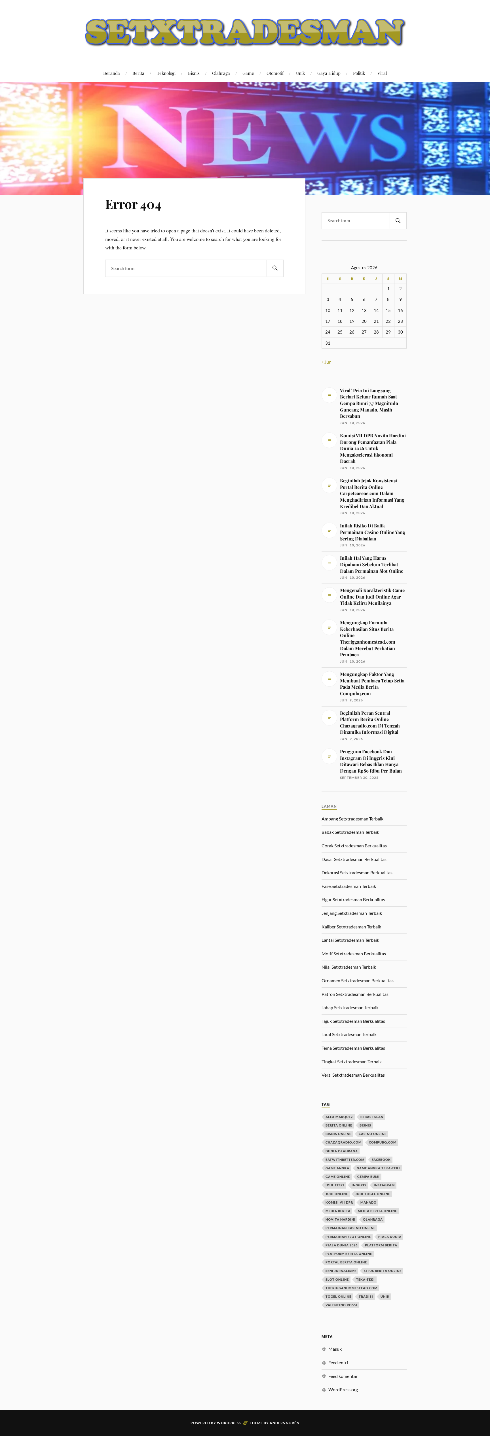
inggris (359, 1185)
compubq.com (382, 1142)
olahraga (373, 1219)
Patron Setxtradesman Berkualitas (355, 994)
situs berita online (383, 1270)
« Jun (326, 361)
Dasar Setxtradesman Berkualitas (354, 859)
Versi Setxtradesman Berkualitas (353, 1074)
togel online (338, 1296)
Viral (382, 73)
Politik (359, 73)
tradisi (366, 1296)
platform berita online (349, 1253)
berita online (339, 1125)
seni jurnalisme (341, 1270)
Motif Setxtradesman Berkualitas (354, 953)
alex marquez (339, 1117)
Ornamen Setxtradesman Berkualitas (358, 980)
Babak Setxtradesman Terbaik (350, 832)
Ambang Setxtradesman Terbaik (352, 818)
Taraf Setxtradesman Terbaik (349, 1034)
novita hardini (341, 1219)
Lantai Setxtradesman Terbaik (350, 940)
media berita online (377, 1211)
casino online (372, 1134)
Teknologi (166, 73)
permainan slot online (348, 1236)
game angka (337, 1168)
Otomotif (275, 73)
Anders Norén (284, 1423)
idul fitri (335, 1185)
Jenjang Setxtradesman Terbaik (352, 913)
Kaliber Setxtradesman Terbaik (351, 926)
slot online (337, 1279)
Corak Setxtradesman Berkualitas (354, 845)
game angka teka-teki (378, 1168)
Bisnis (194, 73)
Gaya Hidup (329, 73)
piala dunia (390, 1236)
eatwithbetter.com (345, 1159)
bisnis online (338, 1134)
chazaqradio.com (344, 1142)
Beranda (111, 73)
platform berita (381, 1245)
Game (248, 73)
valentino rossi (341, 1305)
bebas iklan (371, 1117)
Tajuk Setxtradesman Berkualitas (353, 1021)
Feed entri (338, 1362)
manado (368, 1202)
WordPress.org (343, 1389)
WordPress (229, 1423)
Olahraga (221, 73)
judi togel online (372, 1194)
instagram (384, 1185)
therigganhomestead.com (351, 1288)
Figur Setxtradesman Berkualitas (353, 899)
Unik (300, 73)
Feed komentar (343, 1376)
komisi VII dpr (339, 1202)
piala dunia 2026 (342, 1245)
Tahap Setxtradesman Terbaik (350, 1007)
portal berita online (346, 1262)
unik (385, 1296)
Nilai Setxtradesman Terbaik (349, 967)
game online (338, 1176)
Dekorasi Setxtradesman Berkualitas (357, 872)
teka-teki (365, 1279)
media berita (338, 1211)
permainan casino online (350, 1228)
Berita (138, 73)
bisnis (365, 1125)
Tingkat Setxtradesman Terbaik (352, 1061)
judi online (337, 1194)
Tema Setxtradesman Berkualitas (353, 1048)
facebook (381, 1159)
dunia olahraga (342, 1151)
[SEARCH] (275, 268)
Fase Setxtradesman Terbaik (349, 886)
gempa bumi (368, 1176)
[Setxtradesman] (245, 31)
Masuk (335, 1349)
